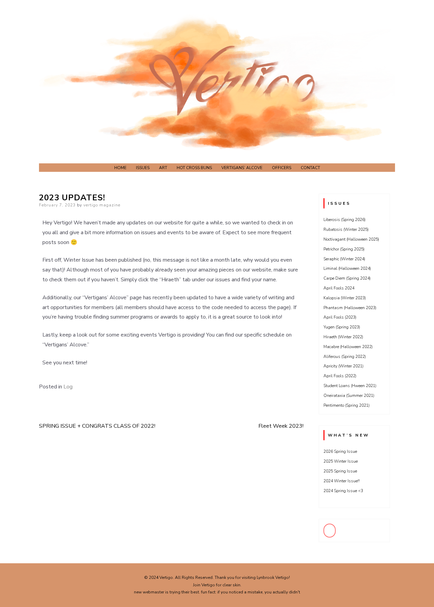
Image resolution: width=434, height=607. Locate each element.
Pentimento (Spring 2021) (346, 405)
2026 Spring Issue (340, 451)
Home (120, 167)
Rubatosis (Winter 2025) (346, 229)
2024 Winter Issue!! (341, 481)
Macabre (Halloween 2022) (348, 346)
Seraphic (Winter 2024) (344, 259)
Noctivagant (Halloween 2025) (351, 239)
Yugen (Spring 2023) (341, 327)
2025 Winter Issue (340, 461)
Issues (143, 167)
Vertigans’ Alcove (241, 167)
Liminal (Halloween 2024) (347, 268)
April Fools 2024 (338, 288)
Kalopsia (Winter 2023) (344, 298)
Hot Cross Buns (194, 167)
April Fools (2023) (339, 317)
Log (68, 386)
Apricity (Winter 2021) (343, 366)
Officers (281, 167)
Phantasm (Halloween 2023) (349, 307)
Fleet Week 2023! (280, 426)
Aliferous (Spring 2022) (344, 356)
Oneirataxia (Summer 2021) (348, 395)
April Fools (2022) (339, 376)
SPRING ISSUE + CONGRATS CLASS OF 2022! (97, 426)
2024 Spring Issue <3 (343, 490)
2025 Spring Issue (340, 471)
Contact (310, 167)
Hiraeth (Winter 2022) (343, 337)
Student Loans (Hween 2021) (349, 385)
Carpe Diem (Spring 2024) (347, 278)
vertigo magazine (101, 205)
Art (163, 167)
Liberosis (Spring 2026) (344, 219)
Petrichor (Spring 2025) (343, 249)
